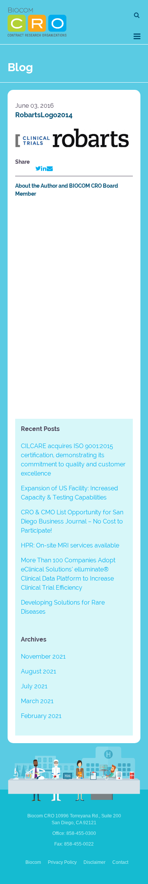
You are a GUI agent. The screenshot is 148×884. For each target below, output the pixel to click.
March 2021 (37, 701)
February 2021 (41, 716)
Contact (120, 862)
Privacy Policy (62, 862)
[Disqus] (74, 309)
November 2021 (43, 656)
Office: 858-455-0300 (74, 833)
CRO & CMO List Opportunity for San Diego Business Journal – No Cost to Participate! (72, 521)
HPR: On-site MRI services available (70, 545)
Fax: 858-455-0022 (74, 844)
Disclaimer (94, 862)
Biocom (33, 862)
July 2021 (34, 686)
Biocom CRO (37, 22)
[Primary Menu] (137, 36)
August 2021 (38, 671)
